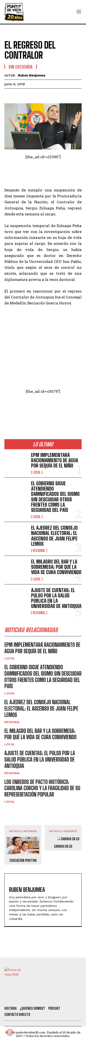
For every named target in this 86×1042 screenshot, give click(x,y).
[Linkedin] (29, 95)
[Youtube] (57, 997)
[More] (59, 95)
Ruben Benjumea (31, 75)
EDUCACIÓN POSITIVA (23, 860)
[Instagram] (45, 997)
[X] (19, 95)
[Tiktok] (33, 997)
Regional (39, 550)
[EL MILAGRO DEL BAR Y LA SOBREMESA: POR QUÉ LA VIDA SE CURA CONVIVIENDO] (16, 569)
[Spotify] (69, 997)
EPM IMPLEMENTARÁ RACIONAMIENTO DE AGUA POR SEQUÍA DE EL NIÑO (54, 460)
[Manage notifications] (9, 1032)
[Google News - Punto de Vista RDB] (43, 410)
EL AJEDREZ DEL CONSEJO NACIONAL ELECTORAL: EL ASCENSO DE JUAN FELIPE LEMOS (54, 536)
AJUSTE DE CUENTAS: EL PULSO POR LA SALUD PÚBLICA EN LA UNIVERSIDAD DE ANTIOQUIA (56, 598)
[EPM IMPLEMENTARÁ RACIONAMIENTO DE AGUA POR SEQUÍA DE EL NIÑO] (16, 463)
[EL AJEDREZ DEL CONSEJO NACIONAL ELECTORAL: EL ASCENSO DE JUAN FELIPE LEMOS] (16, 535)
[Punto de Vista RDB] (14, 12)
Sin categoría (21, 67)
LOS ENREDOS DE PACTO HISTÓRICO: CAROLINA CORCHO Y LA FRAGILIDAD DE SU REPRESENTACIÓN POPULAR (42, 788)
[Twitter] (21, 997)
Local (37, 472)
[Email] (49, 95)
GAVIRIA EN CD (63, 846)
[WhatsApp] (39, 95)
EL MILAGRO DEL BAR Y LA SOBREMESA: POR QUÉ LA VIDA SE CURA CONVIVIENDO (56, 567)
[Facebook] (8, 95)
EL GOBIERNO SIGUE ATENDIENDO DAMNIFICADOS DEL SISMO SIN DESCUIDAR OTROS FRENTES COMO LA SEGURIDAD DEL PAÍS (55, 496)
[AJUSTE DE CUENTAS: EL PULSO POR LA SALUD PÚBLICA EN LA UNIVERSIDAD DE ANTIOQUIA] (16, 598)
